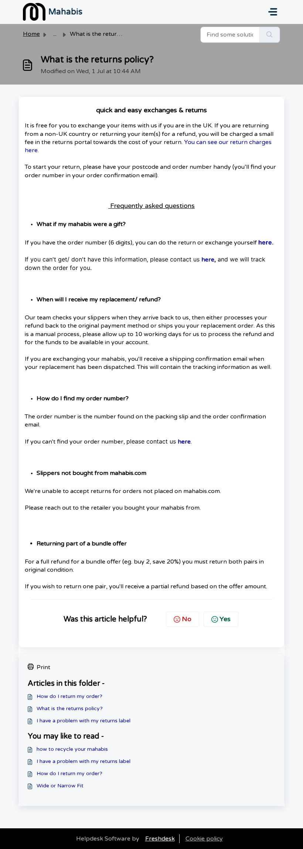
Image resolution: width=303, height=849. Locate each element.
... (55, 34)
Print (43, 667)
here (265, 242)
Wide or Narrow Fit (60, 786)
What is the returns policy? (70, 708)
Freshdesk (160, 838)
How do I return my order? (69, 696)
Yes (225, 619)
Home (31, 34)
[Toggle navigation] (272, 11)
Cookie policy (204, 838)
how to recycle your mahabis (72, 749)
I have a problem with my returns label (83, 721)
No (186, 619)
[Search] (269, 35)
